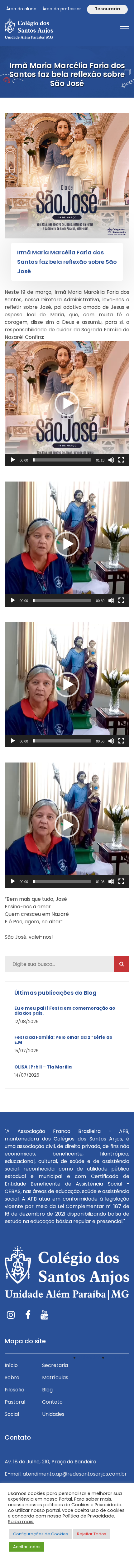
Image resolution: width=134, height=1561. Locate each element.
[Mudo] (111, 460)
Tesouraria (107, 9)
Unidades (53, 1414)
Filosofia (14, 1389)
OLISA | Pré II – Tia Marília (43, 1067)
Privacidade (93, 1357)
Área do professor (61, 9)
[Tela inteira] (121, 460)
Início (11, 1365)
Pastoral (15, 1401)
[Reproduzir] (13, 460)
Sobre (12, 1377)
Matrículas (55, 1377)
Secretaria (55, 1365)
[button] (67, 403)
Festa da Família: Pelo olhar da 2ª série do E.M (63, 1040)
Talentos (118, 1357)
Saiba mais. (21, 1521)
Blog (47, 1389)
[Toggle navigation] (124, 28)
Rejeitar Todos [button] (91, 1534)
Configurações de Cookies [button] (40, 1534)
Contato (52, 1401)
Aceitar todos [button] (27, 1547)
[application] (67, 403)
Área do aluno (21, 9)
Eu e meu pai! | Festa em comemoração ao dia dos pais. (64, 1011)
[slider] (62, 460)
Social (12, 1414)
